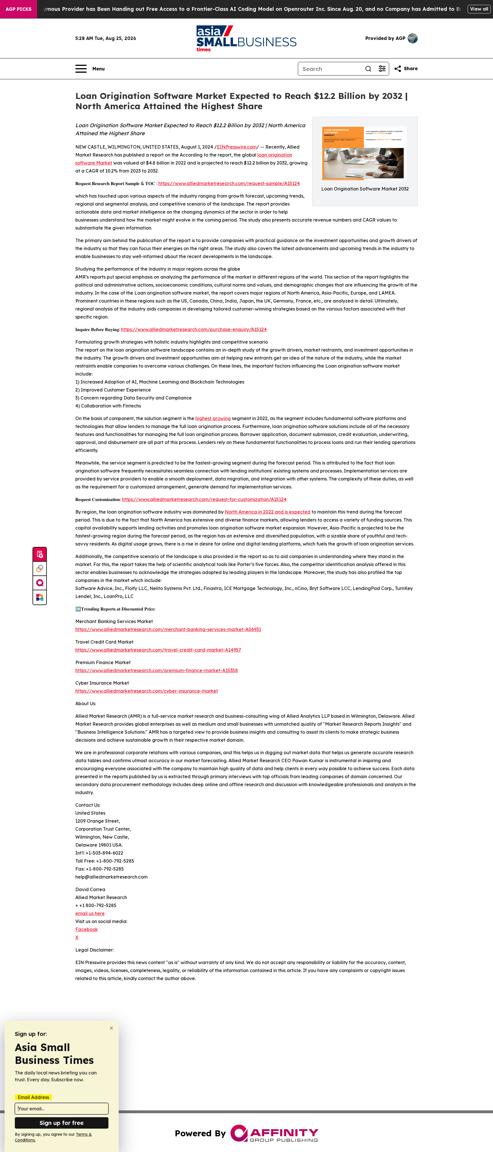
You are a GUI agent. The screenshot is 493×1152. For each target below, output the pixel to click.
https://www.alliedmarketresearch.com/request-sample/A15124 (229, 183)
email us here (90, 913)
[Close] (111, 1028)
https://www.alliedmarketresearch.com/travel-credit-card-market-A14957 (158, 650)
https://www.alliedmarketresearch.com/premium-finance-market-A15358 (156, 670)
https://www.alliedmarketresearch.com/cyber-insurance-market (146, 691)
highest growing (213, 418)
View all (479, 9)
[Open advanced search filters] (382, 68)
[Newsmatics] (39, 597)
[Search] (368, 68)
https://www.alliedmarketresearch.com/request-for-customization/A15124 (204, 499)
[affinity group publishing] (39, 583)
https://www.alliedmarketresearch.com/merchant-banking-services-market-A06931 (168, 629)
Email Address (33, 1097)
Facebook (86, 929)
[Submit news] (39, 554)
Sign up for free (62, 1122)
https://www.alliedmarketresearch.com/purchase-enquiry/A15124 (194, 329)
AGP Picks (18, 9)
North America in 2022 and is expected (267, 512)
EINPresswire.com (236, 147)
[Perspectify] (39, 569)
